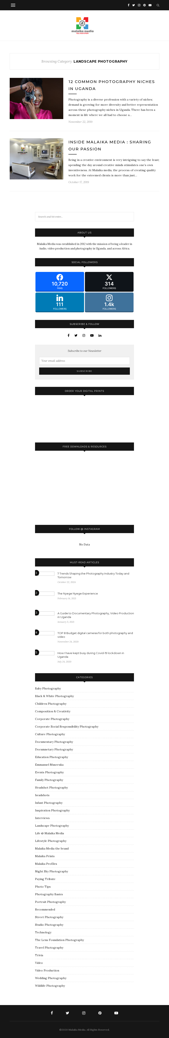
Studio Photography (49, 925)
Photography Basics (49, 894)
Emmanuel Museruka (49, 765)
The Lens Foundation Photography (59, 940)
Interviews (42, 818)
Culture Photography (50, 734)
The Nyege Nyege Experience (78, 593)
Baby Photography (48, 688)
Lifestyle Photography (50, 841)
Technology (43, 932)
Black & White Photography (54, 696)
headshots (42, 795)
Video (39, 963)
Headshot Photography (51, 787)
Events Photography (49, 772)
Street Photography (49, 917)
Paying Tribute (45, 879)
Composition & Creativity (52, 711)
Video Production (47, 970)
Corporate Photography (52, 719)
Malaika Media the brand (52, 848)
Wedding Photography (50, 978)
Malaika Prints (45, 856)
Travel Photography (49, 947)
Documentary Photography (54, 742)
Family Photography (49, 780)
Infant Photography (48, 803)
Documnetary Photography (54, 749)
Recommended (45, 909)
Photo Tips (43, 886)
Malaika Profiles (46, 864)
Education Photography (51, 757)
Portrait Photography (50, 902)
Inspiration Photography (52, 810)
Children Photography (50, 704)
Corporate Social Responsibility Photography (66, 726)
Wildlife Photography (50, 986)
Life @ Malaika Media (49, 833)
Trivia (39, 955)
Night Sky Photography (51, 871)
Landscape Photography (52, 825)
